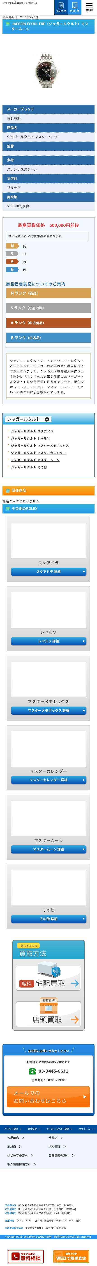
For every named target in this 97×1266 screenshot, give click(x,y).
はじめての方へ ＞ (20, 1155)
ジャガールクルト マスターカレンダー (38, 453)
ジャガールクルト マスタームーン (35, 460)
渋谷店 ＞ (55, 1138)
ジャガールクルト (23, 419)
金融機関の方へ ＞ (61, 1155)
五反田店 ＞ (16, 1138)
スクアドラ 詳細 (48, 572)
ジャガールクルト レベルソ (30, 438)
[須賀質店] (20, 16)
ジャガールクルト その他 (29, 467)
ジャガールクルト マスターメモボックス (40, 446)
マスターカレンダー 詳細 (48, 780)
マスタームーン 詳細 (48, 849)
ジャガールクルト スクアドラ (32, 431)
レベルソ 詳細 (48, 641)
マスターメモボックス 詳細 (48, 710)
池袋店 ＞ (14, 1147)
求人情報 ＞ (57, 1147)
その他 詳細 (48, 919)
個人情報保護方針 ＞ (22, 1164)
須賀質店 (48, 1190)
